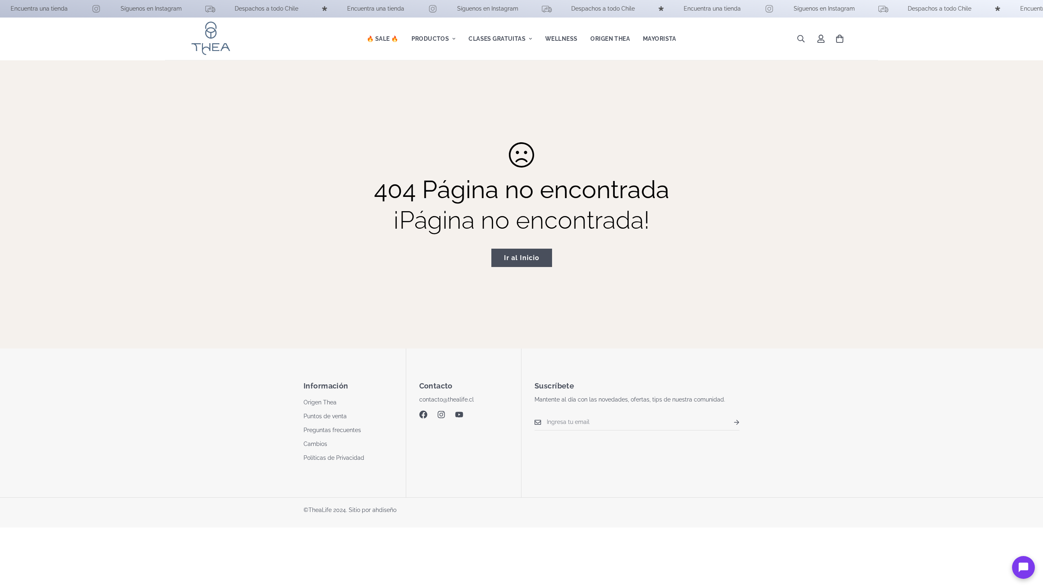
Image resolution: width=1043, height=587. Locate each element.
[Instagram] (441, 414)
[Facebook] (423, 414)
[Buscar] (801, 39)
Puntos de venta (325, 416)
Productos (430, 38)
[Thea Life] (210, 39)
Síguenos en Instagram (141, 8)
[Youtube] (459, 414)
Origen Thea (610, 38)
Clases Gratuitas (497, 38)
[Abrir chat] (1023, 567)
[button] (839, 38)
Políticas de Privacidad (334, 458)
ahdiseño (384, 510)
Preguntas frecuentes (332, 430)
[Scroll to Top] (1027, 542)
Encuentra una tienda (29, 8)
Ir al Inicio (521, 258)
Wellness (561, 38)
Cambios (315, 444)
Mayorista (659, 38)
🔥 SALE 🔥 (382, 38)
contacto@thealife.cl (446, 399)
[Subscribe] (730, 422)
